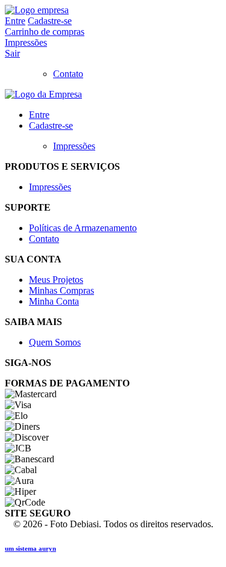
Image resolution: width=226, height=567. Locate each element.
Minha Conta (54, 301)
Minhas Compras (61, 290)
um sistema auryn (30, 548)
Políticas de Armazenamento (83, 228)
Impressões (26, 42)
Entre (15, 21)
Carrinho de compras (44, 31)
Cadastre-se (50, 21)
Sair (12, 53)
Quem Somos (55, 342)
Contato (68, 74)
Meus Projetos (56, 279)
